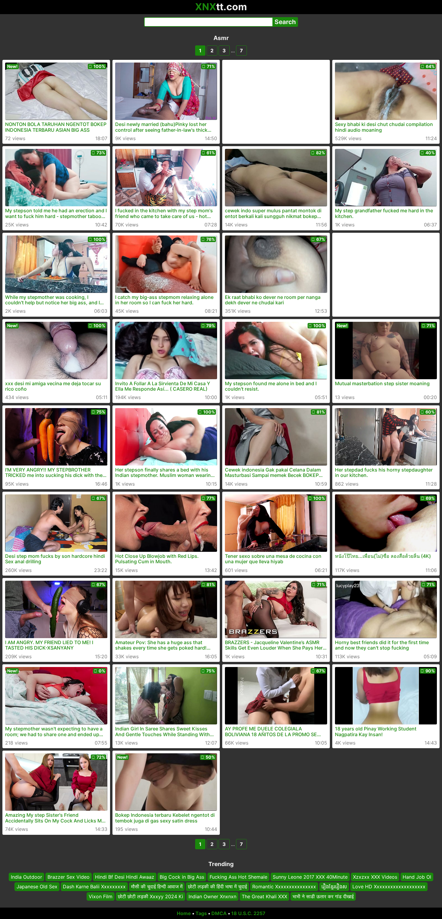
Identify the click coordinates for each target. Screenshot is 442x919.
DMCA (219, 913)
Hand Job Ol (417, 877)
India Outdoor (26, 877)
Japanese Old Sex (37, 887)
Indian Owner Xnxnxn (212, 896)
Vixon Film (100, 896)
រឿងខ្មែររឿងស (334, 887)
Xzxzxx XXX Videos (375, 877)
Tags (201, 913)
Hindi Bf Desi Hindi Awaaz (124, 877)
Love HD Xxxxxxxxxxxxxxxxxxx (388, 887)
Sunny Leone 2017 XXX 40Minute (310, 877)
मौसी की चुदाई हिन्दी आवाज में (157, 887)
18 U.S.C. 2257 (248, 913)
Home (184, 913)
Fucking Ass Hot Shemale (238, 877)
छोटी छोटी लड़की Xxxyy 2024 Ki (150, 896)
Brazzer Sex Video (69, 877)
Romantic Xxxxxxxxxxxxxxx (284, 887)
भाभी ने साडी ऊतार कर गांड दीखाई (323, 896)
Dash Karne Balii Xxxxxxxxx (94, 887)
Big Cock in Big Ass (182, 877)
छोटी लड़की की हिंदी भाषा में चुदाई (217, 887)
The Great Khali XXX (264, 896)
